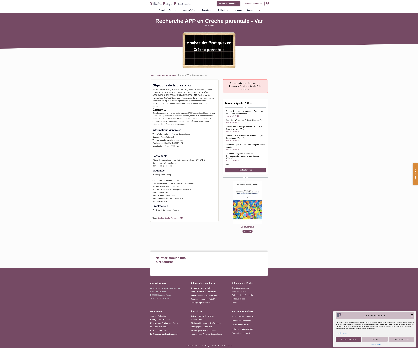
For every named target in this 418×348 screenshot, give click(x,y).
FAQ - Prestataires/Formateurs (203, 292)
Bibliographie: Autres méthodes (203, 330)
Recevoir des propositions (228, 3)
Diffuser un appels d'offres (201, 288)
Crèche (160, 218)
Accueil (162, 10)
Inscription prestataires (253, 3)
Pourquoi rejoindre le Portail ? (203, 299)
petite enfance (181, 113)
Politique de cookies (240, 299)
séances (183, 119)
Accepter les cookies (348, 339)
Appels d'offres (189, 10)
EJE (181, 218)
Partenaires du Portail (241, 333)
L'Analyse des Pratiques (160, 320)
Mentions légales (376, 344)
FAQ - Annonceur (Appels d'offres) (205, 295)
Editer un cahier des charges (203, 316)
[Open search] (259, 10)
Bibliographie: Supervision (201, 327)
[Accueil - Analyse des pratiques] (170, 4)
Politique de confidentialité (242, 295)
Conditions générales (240, 288)
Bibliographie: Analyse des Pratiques (206, 323)
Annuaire (172, 10)
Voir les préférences (401, 339)
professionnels (158, 103)
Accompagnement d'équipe (166, 75)
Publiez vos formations (241, 321)
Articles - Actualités (158, 316)
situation (159, 106)
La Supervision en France (160, 330)
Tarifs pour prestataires (200, 303)
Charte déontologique (240, 325)
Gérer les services (342, 333)
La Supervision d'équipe (159, 327)
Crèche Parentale (171, 218)
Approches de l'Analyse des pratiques (206, 334)
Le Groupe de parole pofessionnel (164, 334)
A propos (238, 10)
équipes (164, 116)
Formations (206, 10)
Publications (223, 10)
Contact (249, 10)
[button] (412, 316)
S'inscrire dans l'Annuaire (242, 317)
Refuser (375, 339)
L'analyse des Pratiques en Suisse (164, 323)
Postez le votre (245, 170)
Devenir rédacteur (198, 320)
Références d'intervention (242, 329)
